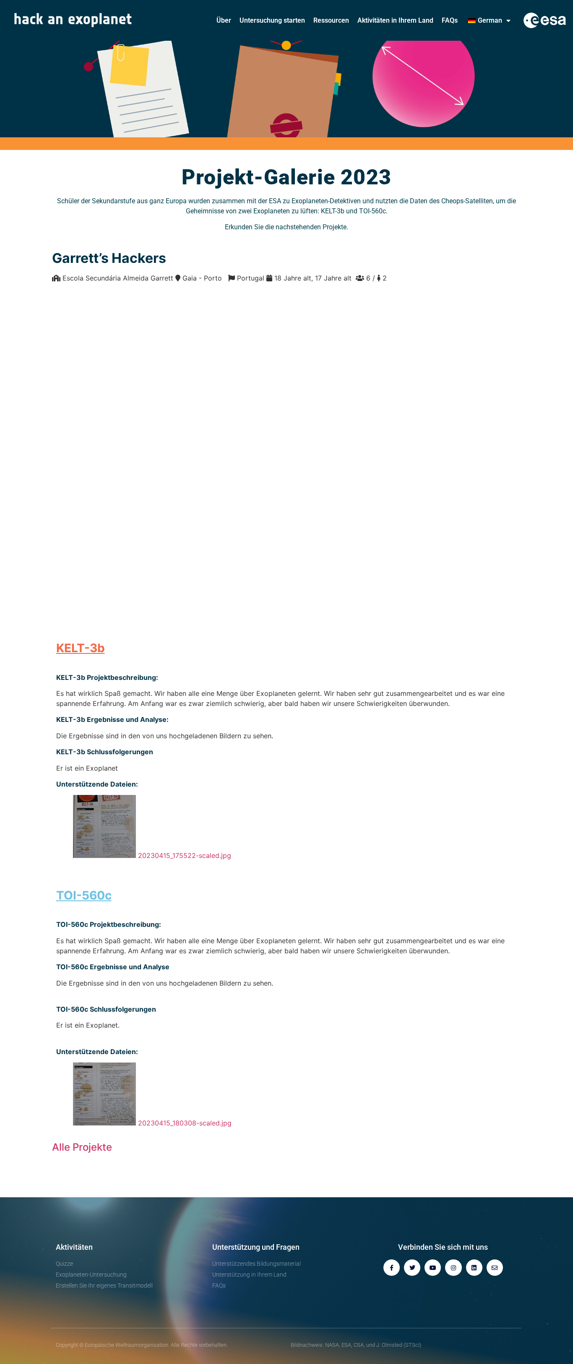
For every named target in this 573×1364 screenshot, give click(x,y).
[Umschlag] (495, 1267)
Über (223, 20)
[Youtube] (433, 1267)
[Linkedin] (474, 1267)
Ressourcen (331, 20)
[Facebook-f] (391, 1267)
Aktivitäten (74, 1247)
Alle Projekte (82, 1147)
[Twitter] (412, 1267)
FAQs (450, 20)
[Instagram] (453, 1267)
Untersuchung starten (272, 20)
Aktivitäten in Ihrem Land (395, 20)
